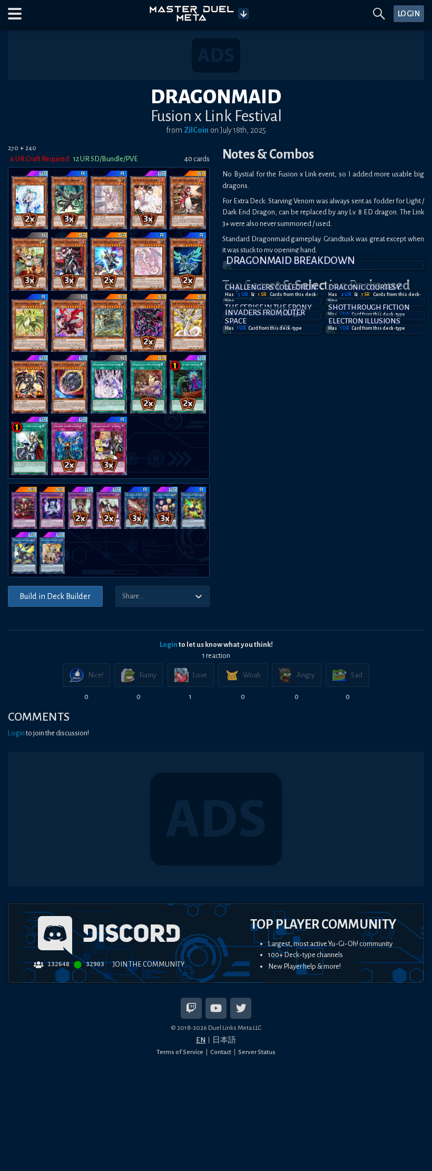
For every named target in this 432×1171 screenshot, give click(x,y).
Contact (220, 1052)
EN (200, 1040)
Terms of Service (179, 1052)
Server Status (257, 1052)
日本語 (224, 1040)
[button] (15, 13)
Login (169, 644)
